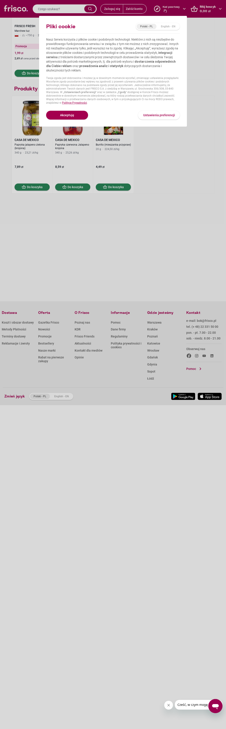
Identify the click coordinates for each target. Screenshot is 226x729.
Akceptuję (67, 115)
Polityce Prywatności (74, 102)
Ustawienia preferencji (159, 115)
